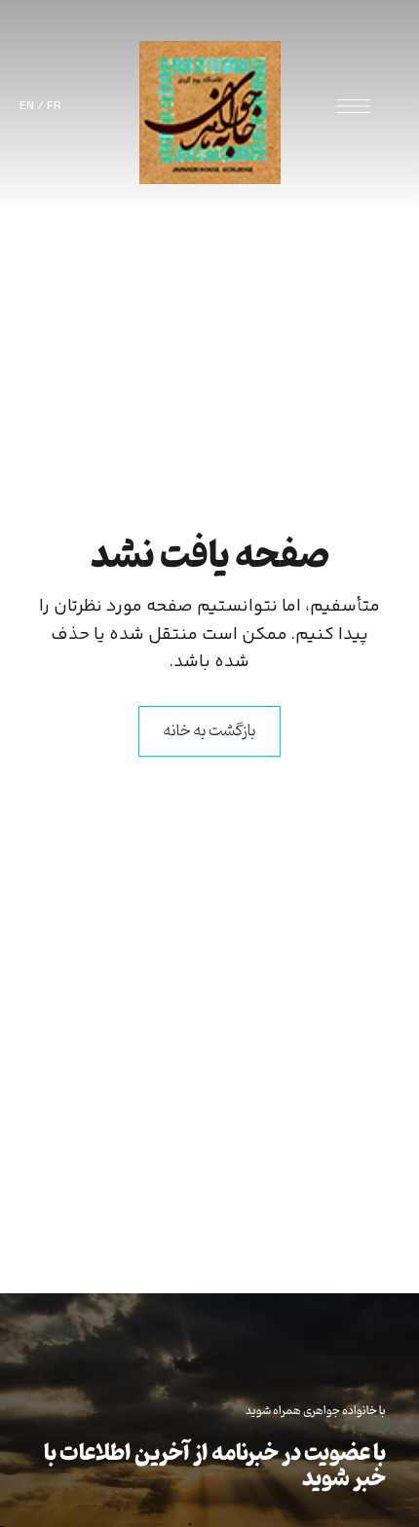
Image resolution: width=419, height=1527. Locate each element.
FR (54, 106)
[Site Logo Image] (210, 112)
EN (26, 106)
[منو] (353, 106)
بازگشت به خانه (209, 731)
